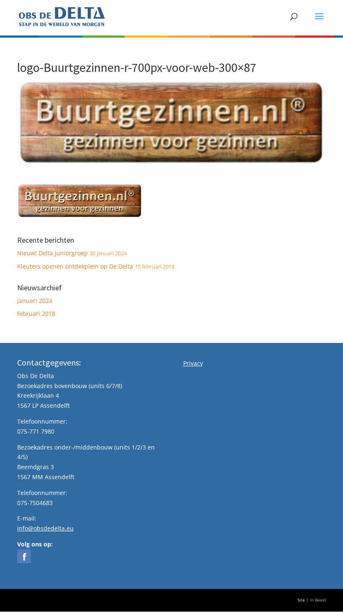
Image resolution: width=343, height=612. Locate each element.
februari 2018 (36, 313)
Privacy (193, 363)
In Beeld (318, 600)
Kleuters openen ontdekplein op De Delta (75, 266)
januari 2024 (34, 301)
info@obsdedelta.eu (45, 528)
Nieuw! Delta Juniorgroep (52, 253)
